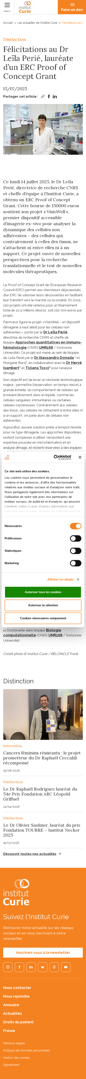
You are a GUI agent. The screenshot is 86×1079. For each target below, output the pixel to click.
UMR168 (46, 347)
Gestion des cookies (16, 1057)
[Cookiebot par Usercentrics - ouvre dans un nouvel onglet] (54, 457)
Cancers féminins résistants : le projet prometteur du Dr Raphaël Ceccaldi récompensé (42, 758)
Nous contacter (17, 988)
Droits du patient (18, 1022)
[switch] (75, 538)
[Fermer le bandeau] (80, 457)
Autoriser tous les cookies (43, 592)
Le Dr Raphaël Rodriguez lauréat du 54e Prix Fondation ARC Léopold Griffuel (40, 794)
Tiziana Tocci (37, 368)
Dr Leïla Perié (55, 332)
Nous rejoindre (16, 996)
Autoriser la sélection (43, 605)
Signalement (11, 1064)
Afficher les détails (60, 579)
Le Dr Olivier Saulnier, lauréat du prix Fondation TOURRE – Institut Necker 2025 (41, 830)
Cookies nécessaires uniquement (43, 618)
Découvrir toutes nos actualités (29, 854)
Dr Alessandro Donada (54, 358)
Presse (9, 1030)
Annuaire (11, 1005)
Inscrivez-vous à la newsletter (43, 952)
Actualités (12, 1013)
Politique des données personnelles (26, 1050)
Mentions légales (14, 1043)
